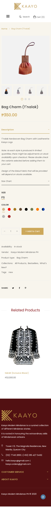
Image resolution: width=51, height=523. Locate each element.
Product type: (8, 257)
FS (3, 197)
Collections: (7, 263)
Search (26, 16)
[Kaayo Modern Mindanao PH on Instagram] (43, 496)
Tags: (4, 272)
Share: (4, 288)
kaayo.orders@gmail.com (18, 464)
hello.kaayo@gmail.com (17, 460)
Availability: (6, 246)
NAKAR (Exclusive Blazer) (17, 373)
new (11, 272)
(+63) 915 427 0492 (32, 455)
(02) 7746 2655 (13, 455)
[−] (4, 232)
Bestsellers (33, 263)
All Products (20, 263)
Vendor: (5, 252)
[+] (17, 232)
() (40, 17)
